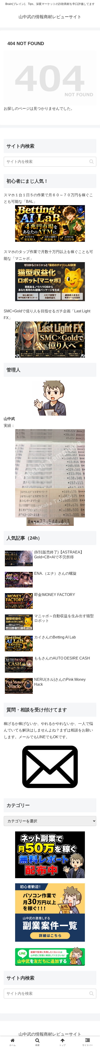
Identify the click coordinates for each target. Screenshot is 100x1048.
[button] (91, 161)
